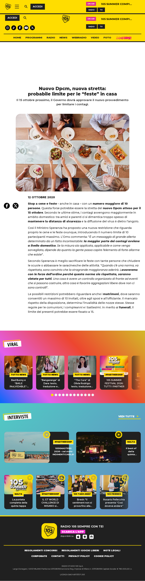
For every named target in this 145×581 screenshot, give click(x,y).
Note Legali (111, 550)
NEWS (63, 37)
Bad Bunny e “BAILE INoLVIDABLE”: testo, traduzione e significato (18, 383)
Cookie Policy (104, 556)
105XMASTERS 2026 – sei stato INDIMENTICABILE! (63, 451)
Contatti (57, 556)
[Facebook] (7, 206)
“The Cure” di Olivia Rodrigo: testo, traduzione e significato (82, 383)
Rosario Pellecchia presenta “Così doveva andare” (114, 502)
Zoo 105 (123, 38)
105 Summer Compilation (116, 4)
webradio (79, 37)
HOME (17, 37)
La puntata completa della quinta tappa (18, 502)
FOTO (107, 37)
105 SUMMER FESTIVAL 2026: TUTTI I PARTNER (114, 383)
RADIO (92, 10)
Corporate (39, 556)
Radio (51, 37)
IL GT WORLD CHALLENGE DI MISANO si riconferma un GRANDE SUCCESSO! (50, 503)
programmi (33, 37)
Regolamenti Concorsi (40, 550)
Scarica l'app (73, 531)
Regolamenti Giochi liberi (80, 550)
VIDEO (95, 37)
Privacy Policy (79, 556)
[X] (16, 206)
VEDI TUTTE (126, 416)
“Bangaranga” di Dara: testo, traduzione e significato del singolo (50, 383)
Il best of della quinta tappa (131, 451)
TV (101, 10)
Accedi (37, 6)
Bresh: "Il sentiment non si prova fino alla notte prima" (82, 503)
